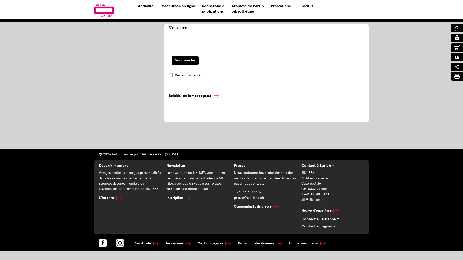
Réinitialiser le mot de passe (190, 96)
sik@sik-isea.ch (313, 200)
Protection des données (256, 243)
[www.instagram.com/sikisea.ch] (120, 243)
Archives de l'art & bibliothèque (248, 9)
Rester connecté (188, 75)
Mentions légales (211, 243)
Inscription (174, 198)
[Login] (457, 38)
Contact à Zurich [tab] (316, 165)
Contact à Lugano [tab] (317, 226)
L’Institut (305, 6)
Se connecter (185, 60)
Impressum (175, 243)
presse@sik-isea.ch (249, 198)
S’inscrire (107, 198)
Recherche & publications (213, 9)
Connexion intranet (304, 243)
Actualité (146, 6)
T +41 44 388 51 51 (315, 194)
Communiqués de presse (253, 206)
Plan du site (143, 243)
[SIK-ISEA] (104, 10)
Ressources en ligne (177, 6)
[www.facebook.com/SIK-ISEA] (103, 243)
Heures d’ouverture (316, 210)
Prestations (281, 6)
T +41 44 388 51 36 (248, 192)
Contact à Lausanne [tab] (319, 219)
